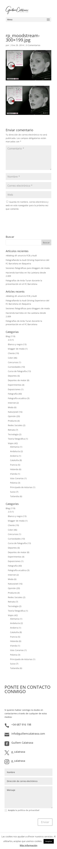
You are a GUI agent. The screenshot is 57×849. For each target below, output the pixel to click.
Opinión (12, 416)
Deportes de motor (17, 380)
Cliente (11, 353)
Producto (12, 420)
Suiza (12, 491)
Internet (12, 402)
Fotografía (13, 393)
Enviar (45, 822)
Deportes (12, 375)
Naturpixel (13, 411)
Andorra (14, 455)
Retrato (11, 429)
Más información (28, 845)
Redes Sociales (15, 425)
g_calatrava (18, 751)
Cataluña (14, 460)
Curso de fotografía (17, 371)
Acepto (23, 810)
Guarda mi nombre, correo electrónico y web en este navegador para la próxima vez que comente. (27, 205)
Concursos (13, 362)
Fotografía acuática (17, 398)
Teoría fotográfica (16, 438)
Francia (13, 464)
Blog (8, 336)
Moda (10, 407)
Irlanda (13, 473)
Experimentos (14, 384)
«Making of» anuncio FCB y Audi (21, 255)
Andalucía (15, 451)
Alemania (14, 446)
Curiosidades (14, 366)
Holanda (14, 469)
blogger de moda (16, 348)
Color (10, 357)
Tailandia (14, 496)
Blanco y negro (15, 344)
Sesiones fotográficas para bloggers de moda (28, 268)
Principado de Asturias (21, 487)
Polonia (13, 482)
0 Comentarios (33, 45)
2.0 (9, 339)
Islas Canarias (17, 478)
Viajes (11, 443)
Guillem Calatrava (22, 742)
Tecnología (13, 434)
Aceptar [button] (48, 841)
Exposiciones (14, 389)
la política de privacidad (27, 810)
